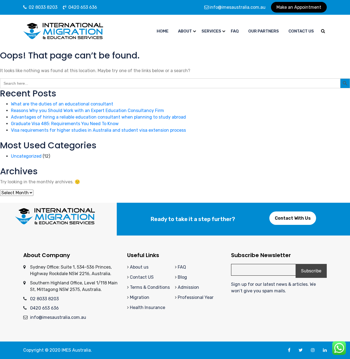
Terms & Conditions (150, 287)
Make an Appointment (298, 7)
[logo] (63, 30)
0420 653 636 (82, 7)
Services (211, 31)
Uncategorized (26, 156)
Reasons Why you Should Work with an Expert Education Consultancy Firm (87, 110)
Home (162, 31)
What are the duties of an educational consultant (62, 104)
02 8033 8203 (42, 7)
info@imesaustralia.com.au (237, 7)
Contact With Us (293, 218)
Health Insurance (147, 307)
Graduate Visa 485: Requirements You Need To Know (65, 123)
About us (139, 267)
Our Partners (263, 31)
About (185, 31)
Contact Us (301, 31)
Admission (188, 287)
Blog (182, 277)
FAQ (182, 267)
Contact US (142, 277)
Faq (235, 31)
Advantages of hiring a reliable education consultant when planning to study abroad (98, 117)
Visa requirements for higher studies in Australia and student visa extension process (98, 130)
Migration (139, 297)
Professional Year (196, 297)
